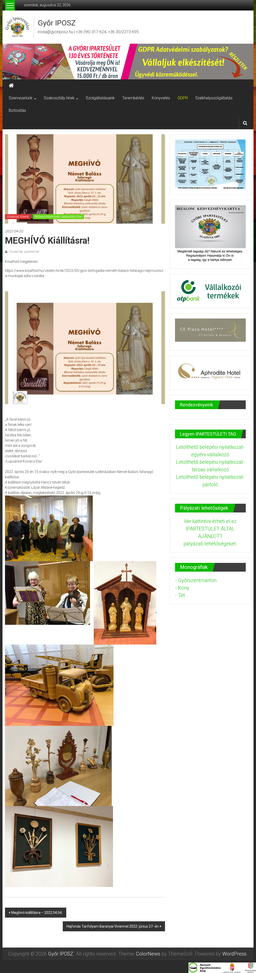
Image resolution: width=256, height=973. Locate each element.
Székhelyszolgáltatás (213, 98)
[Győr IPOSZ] (128, 61)
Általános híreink (18, 216)
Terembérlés (133, 98)
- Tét (180, 595)
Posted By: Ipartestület (23, 251)
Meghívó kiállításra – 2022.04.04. (36, 913)
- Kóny (182, 588)
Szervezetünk (20, 98)
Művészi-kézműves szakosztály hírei (58, 216)
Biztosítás (17, 110)
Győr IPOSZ (57, 22)
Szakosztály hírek (59, 98)
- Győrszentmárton (195, 580)
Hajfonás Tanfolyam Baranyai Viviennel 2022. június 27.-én (112, 926)
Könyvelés (161, 98)
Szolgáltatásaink (100, 98)
